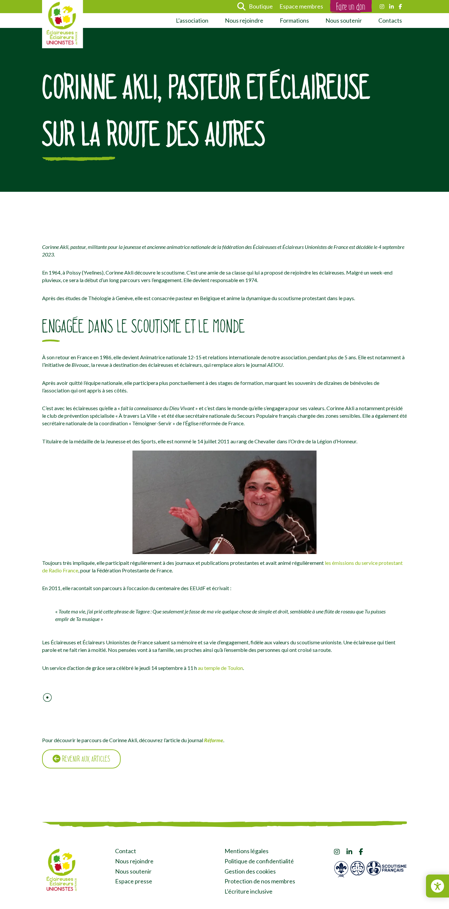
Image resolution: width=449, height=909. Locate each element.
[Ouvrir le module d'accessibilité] (437, 886)
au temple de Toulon (220, 668)
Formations (294, 20)
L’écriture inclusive (248, 891)
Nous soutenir (343, 20)
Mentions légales (247, 850)
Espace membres (301, 6)
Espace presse (133, 881)
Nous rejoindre (244, 20)
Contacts (390, 20)
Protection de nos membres (260, 881)
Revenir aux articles (85, 759)
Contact (125, 850)
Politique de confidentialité (259, 861)
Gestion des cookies (250, 871)
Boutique (261, 6)
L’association (192, 20)
